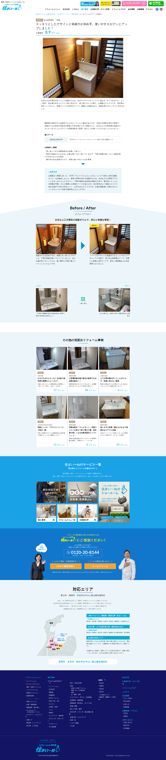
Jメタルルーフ (33, 711)
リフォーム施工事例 (71, 14)
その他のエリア (107, 697)
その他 (72, 726)
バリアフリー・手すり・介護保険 (81, 697)
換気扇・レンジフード (34, 722)
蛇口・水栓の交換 (76, 683)
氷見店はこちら (106, 517)
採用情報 (126, 707)
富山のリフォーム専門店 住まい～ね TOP (49, 14)
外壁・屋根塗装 (32, 704)
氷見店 (125, 713)
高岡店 (125, 716)
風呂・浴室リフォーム (34, 687)
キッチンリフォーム (33, 684)
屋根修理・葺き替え (33, 707)
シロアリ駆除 (74, 723)
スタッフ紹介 (127, 698)
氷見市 (101, 689)
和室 (72, 692)
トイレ (51, 710)
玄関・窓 (73, 720)
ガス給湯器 (52, 727)
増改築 (51, 692)
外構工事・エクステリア (78, 717)
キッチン (52, 704)
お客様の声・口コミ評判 (100, 9)
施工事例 (51, 677)
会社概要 (125, 696)
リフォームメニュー (33, 677)
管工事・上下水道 (32, 725)
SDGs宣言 (126, 701)
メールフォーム (100, 566)
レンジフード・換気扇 (56, 715)
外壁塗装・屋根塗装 (76, 700)
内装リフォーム (32, 701)
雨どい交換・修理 (76, 709)
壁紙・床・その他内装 (78, 690)
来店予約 (126, 725)
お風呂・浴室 (53, 707)
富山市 (101, 683)
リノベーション (32, 681)
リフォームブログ (119, 9)
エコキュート (53, 724)
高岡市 (101, 686)
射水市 (101, 692)
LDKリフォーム (54, 698)
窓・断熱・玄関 (76, 694)
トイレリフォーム (32, 690)
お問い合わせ (127, 722)
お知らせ (126, 704)
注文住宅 (66, 9)
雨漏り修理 (73, 706)
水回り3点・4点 (54, 701)
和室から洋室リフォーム (78, 688)
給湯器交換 (30, 695)
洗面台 (51, 712)
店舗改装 (52, 695)
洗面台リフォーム (32, 693)
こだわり (75, 9)
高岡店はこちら (119, 517)
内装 (71, 686)
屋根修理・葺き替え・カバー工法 (81, 703)
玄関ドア (29, 720)
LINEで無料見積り (66, 566)
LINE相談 (126, 728)
